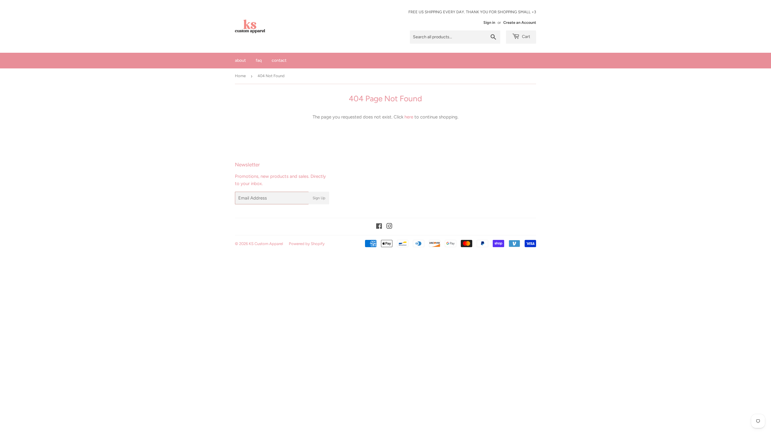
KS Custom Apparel (266, 243)
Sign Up (319, 198)
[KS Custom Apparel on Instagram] (389, 227)
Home (240, 76)
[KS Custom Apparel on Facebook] (379, 227)
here (408, 117)
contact (279, 60)
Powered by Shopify (307, 243)
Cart (525, 36)
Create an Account (519, 22)
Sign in (489, 22)
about (240, 60)
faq (259, 60)
